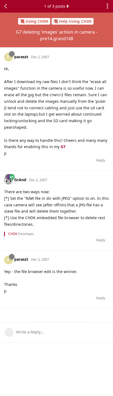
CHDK (12, 233)
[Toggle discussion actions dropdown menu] (107, 6)
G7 (63, 146)
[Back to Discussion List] (5, 6)
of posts (54, 6)
